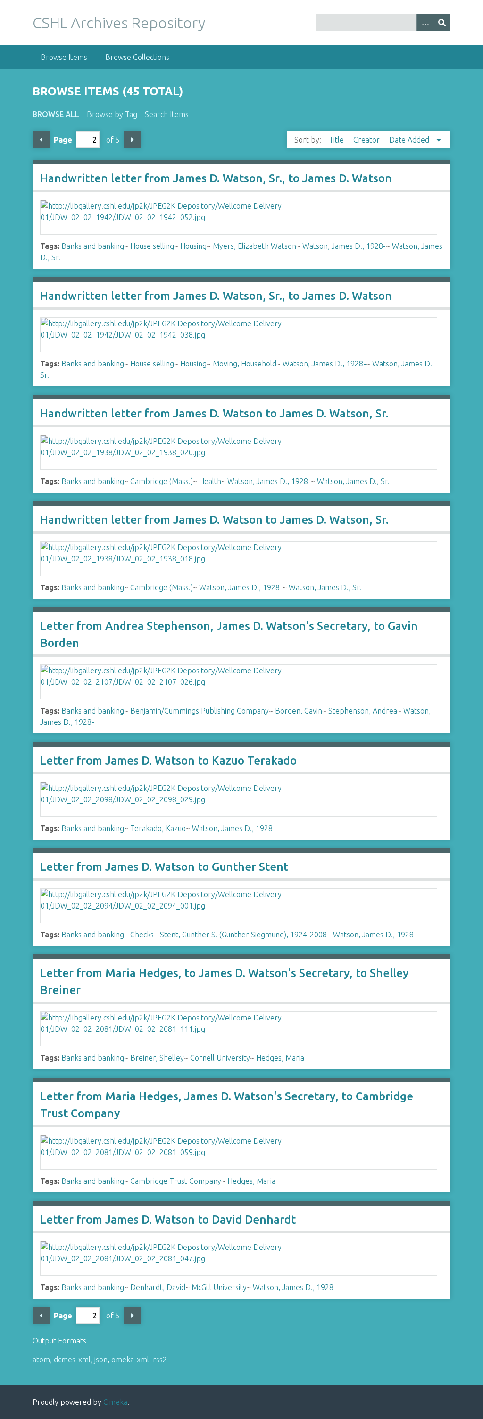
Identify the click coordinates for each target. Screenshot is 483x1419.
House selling (152, 246)
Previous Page (41, 139)
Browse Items (64, 57)
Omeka (115, 1402)
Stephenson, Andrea (362, 710)
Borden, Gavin (298, 710)
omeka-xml (130, 1359)
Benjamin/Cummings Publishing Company (199, 710)
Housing (193, 246)
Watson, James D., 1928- (344, 246)
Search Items (167, 114)
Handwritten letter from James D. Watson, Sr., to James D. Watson (216, 178)
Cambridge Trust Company (175, 1181)
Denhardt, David (157, 1287)
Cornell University (220, 1058)
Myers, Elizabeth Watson (254, 246)
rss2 (160, 1359)
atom (41, 1359)
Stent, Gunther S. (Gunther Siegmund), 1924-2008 (243, 934)
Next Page (132, 139)
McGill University (219, 1287)
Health (210, 481)
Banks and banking (92, 246)
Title (337, 140)
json (101, 1359)
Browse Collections (137, 57)
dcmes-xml (72, 1359)
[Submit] (441, 22)
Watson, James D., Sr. (353, 481)
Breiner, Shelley (157, 1058)
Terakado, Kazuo (158, 828)
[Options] (424, 22)
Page (63, 140)
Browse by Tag (112, 114)
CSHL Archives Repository (119, 22)
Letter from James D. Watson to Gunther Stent (164, 866)
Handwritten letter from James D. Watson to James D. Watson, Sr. (214, 413)
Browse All (56, 114)
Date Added (410, 140)
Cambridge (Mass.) (161, 481)
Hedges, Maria (280, 1058)
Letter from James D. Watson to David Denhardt (168, 1219)
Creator (367, 140)
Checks (142, 934)
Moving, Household (244, 363)
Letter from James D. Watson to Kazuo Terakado (168, 760)
